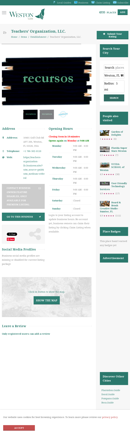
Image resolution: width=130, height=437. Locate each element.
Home (14, 36)
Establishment (38, 36)
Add (122, 12)
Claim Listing (103, 2)
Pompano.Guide (110, 398)
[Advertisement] (114, 313)
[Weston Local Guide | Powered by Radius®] (27, 18)
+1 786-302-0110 (32, 151)
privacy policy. (110, 417)
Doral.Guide (108, 394)
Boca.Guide (107, 402)
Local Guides (64, 2)
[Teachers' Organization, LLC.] (31, 116)
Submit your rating (114, 35)
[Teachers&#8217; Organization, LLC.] (47, 116)
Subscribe (122, 2)
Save (12, 239)
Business (83, 2)
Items (24, 36)
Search (109, 67)
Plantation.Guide (110, 390)
